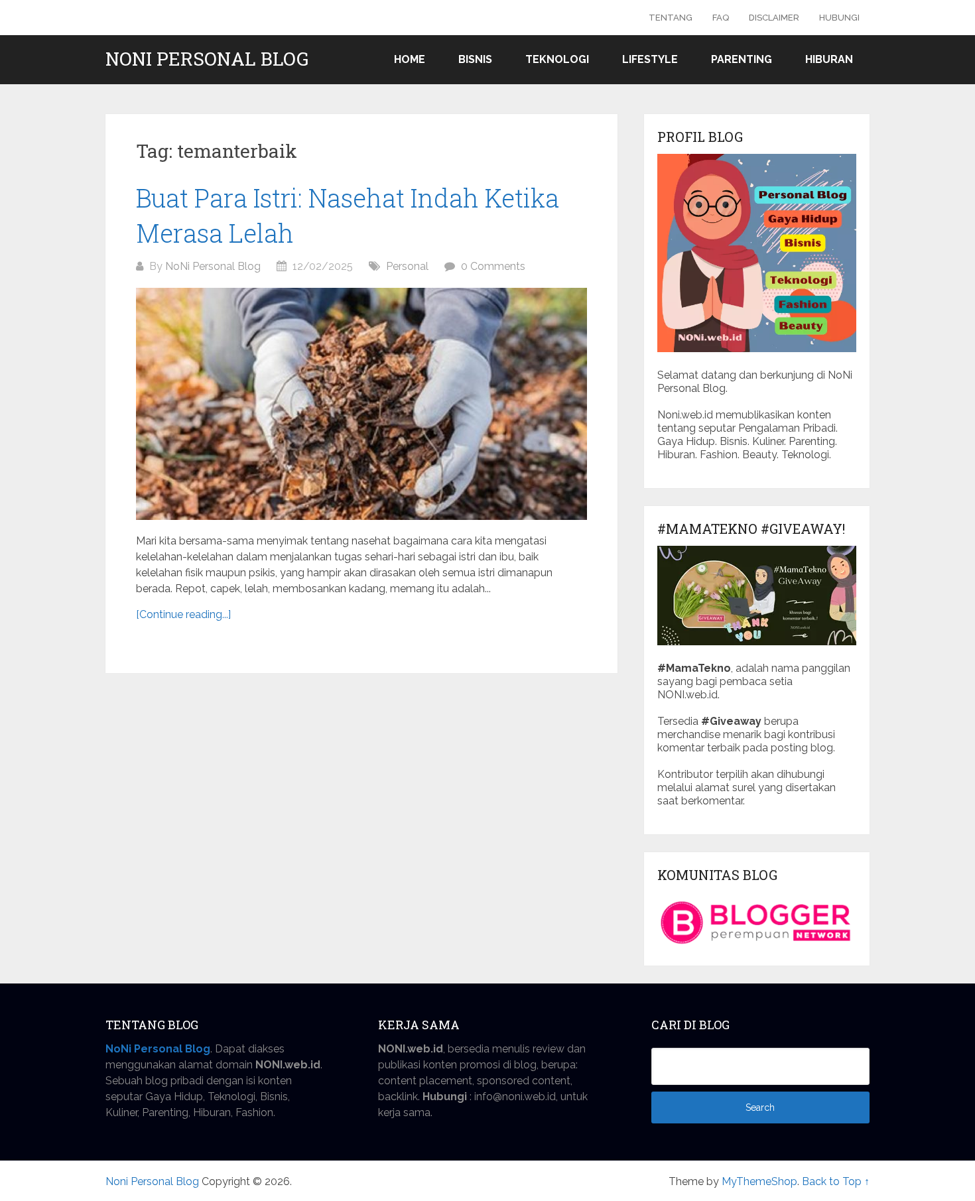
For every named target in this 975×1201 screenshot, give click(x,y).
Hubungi (839, 18)
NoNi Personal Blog (213, 266)
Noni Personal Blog (206, 59)
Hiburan (829, 59)
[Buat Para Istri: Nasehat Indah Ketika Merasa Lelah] (361, 404)
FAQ (720, 18)
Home (409, 59)
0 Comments (493, 266)
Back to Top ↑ (836, 1181)
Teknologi (557, 59)
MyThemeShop (759, 1181)
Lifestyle (650, 59)
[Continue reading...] (183, 614)
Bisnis (475, 59)
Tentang (670, 18)
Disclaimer (774, 18)
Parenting (741, 59)
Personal (407, 266)
